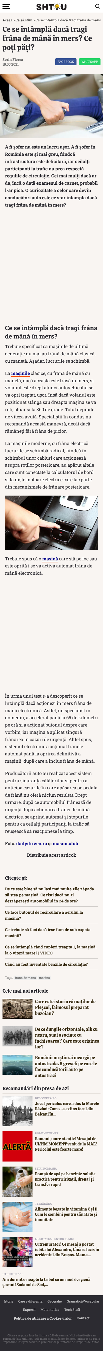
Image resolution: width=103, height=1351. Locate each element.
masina (44, 978)
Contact (83, 1318)
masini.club (65, 843)
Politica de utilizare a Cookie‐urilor (43, 1318)
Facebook (66, 62)
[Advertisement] (51, 267)
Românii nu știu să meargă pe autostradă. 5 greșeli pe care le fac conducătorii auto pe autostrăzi (66, 1066)
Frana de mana (25, 978)
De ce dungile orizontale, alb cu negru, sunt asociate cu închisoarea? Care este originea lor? (67, 1038)
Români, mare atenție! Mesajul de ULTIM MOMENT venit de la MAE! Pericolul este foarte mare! (66, 1144)
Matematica (49, 1309)
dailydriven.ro (31, 843)
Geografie (55, 1301)
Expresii (29, 1309)
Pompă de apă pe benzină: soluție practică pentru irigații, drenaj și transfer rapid (65, 1179)
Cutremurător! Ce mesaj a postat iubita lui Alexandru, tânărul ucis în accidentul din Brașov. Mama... (67, 1250)
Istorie (8, 1301)
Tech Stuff (72, 1309)
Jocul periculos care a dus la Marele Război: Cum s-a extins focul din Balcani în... (67, 1109)
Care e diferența (30, 1301)
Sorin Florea (12, 59)
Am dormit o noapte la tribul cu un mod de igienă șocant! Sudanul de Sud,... (46, 1282)
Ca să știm (24, 20)
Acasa (7, 20)
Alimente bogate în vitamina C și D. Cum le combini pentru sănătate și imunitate (66, 1214)
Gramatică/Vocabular (83, 1301)
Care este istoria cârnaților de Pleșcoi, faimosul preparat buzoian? (65, 1007)
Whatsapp (90, 62)
